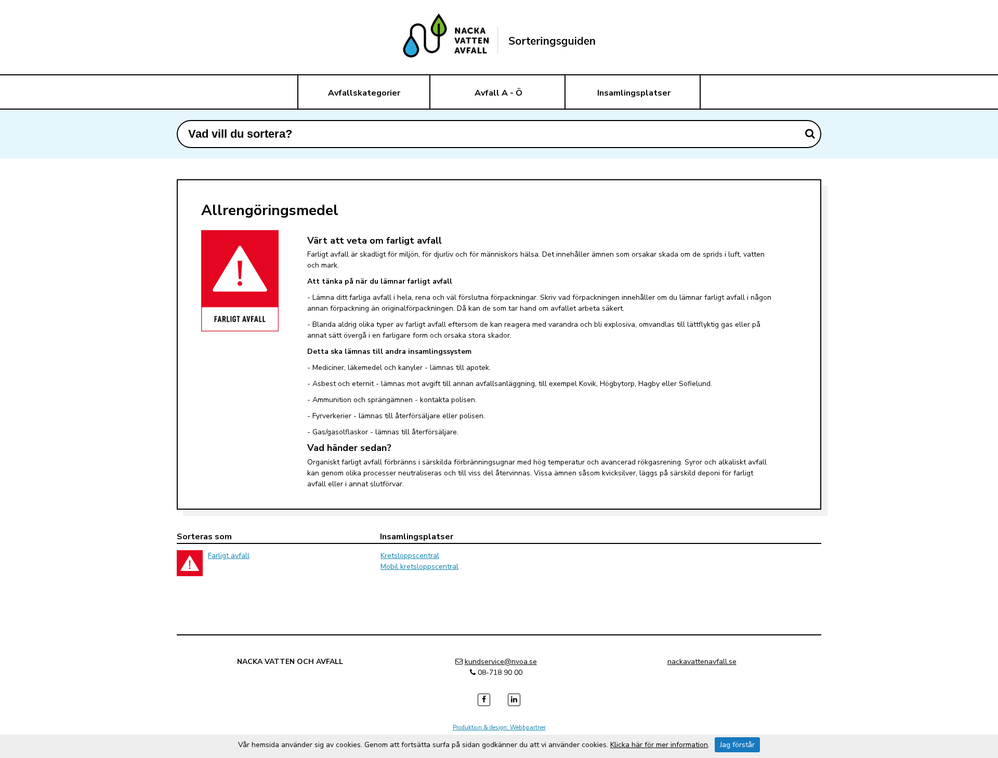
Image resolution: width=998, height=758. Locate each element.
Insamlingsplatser (634, 93)
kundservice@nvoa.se (501, 662)
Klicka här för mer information (659, 745)
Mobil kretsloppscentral (419, 566)
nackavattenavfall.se (702, 662)
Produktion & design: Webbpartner (499, 727)
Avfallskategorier (364, 93)
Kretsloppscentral (409, 556)
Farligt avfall (229, 556)
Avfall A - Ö (498, 93)
